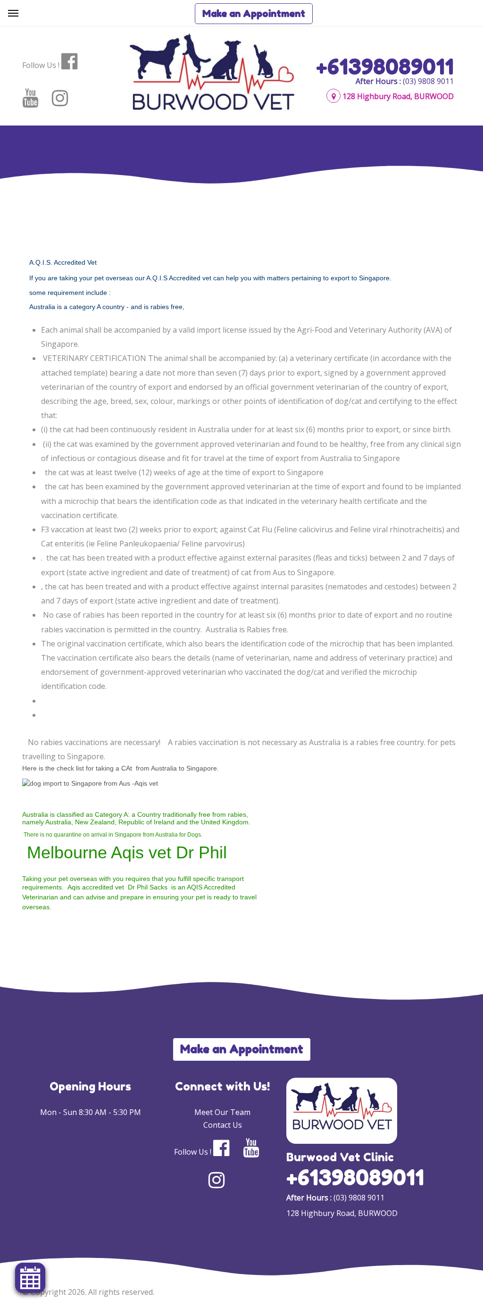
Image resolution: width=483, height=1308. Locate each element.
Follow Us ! (40, 65)
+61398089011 (385, 66)
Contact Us (222, 1125)
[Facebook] (75, 61)
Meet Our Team (222, 1112)
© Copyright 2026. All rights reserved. (88, 1292)
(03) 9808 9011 (428, 81)
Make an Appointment (253, 13)
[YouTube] (36, 98)
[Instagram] (66, 98)
